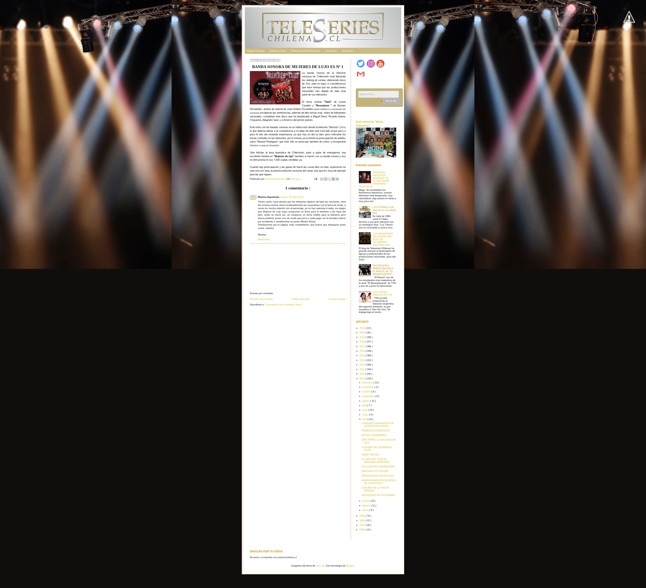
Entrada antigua (337, 299)
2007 (363, 525)
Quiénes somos (277, 50)
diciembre (367, 382)
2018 (363, 341)
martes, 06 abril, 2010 (292, 197)
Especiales (347, 50)
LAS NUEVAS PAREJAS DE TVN (382, 293)
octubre (366, 391)
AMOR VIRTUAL (370, 454)
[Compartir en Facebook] (333, 179)
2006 (363, 529)
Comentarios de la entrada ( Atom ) (283, 304)
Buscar (391, 100)
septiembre (368, 396)
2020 (363, 332)
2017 (363, 346)
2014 (363, 360)
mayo (365, 414)
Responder (264, 239)
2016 (363, 351)
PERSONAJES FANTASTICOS (378, 475)
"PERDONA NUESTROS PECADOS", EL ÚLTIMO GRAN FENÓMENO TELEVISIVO (374, 179)
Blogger (350, 565)
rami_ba (320, 565)
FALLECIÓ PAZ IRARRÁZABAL (378, 466)
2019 (363, 337)
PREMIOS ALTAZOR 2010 (376, 430)
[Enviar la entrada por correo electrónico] (315, 178)
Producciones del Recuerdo (305, 50)
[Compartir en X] (329, 179)
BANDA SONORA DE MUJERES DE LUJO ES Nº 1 (379, 481)
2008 (363, 520)
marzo (366, 500)
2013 (363, 364)
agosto (366, 400)
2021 (363, 328)
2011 (362, 373)
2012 (363, 369)
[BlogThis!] (325, 179)
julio (364, 405)
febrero (366, 505)
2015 (363, 355)
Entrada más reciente (261, 299)
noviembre (368, 387)
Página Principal (255, 50)
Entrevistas (331, 50)
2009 (363, 515)
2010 (363, 378)
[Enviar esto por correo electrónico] (322, 179)
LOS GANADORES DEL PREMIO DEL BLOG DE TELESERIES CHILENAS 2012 (383, 239)
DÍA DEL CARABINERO (374, 435)
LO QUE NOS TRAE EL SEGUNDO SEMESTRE (375, 460)
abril (365, 419)
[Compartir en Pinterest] (337, 179)
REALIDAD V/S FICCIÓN (375, 471)
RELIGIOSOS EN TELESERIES (378, 495)
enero (365, 510)
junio (365, 410)
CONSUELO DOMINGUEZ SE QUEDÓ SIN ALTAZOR (378, 424)
